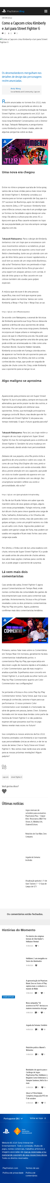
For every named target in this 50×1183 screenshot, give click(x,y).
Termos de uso (32, 1168)
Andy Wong (16, 88)
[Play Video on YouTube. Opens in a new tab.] (42, 162)
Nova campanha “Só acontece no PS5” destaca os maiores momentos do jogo (37, 1005)
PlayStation (15, 11)
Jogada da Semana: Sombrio (36, 1025)
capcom (5, 777)
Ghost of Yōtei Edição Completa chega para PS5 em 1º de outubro (37, 1096)
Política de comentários (31, 1174)
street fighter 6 (16, 777)
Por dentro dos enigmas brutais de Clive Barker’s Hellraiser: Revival (35, 939)
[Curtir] (36, 946)
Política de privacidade (13, 1172)
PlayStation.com (10, 1168)
